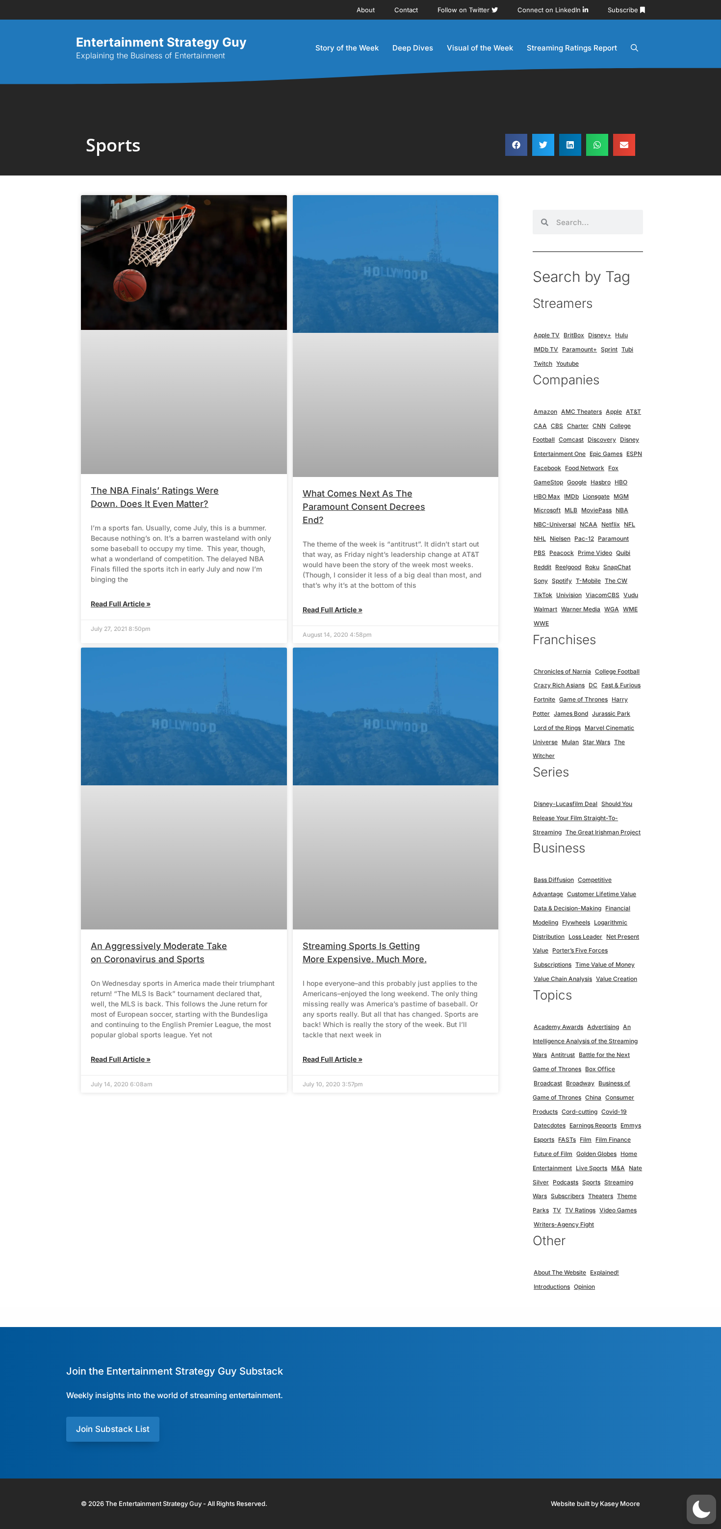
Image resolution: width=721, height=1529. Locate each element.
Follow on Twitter (464, 10)
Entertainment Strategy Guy (161, 42)
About (366, 10)
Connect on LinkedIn (550, 10)
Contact (406, 10)
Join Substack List (113, 1429)
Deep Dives (412, 47)
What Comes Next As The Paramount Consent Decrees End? (364, 506)
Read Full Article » (121, 604)
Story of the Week (347, 47)
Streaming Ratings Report (572, 47)
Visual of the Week (480, 47)
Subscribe (624, 10)
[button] (516, 145)
